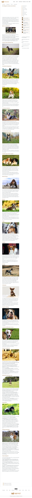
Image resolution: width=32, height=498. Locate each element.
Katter (17, 1)
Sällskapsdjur (8, 4)
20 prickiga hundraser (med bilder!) (25, 46)
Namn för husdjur (24, 8)
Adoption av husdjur (24, 9)
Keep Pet (4, 4)
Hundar (14, 1)
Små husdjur (20, 1)
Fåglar (27, 1)
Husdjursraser (15, 4)
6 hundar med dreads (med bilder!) (25, 42)
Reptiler (29, 1)
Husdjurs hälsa (24, 13)
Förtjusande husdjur (24, 14)
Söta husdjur (24, 1)
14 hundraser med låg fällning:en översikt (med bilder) (26, 37)
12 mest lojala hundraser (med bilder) (25, 39)
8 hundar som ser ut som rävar (7, 483)
